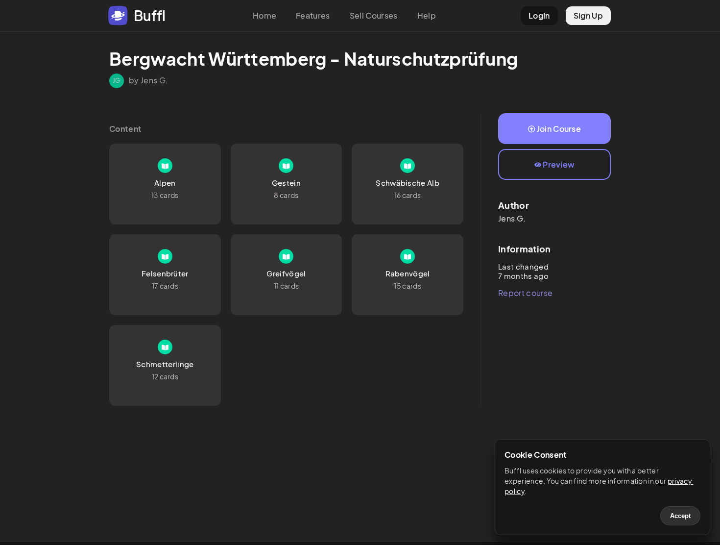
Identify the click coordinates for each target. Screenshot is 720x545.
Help (426, 15)
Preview (559, 164)
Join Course (559, 129)
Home (264, 15)
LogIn (539, 15)
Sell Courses (374, 15)
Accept (680, 516)
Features (313, 15)
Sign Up (588, 15)
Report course (525, 293)
